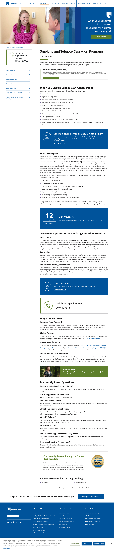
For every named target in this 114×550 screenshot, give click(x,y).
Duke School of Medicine (92, 518)
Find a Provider (101, 37)
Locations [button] (55, 3)
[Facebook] (8, 522)
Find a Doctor (33, 3)
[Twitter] (18, 522)
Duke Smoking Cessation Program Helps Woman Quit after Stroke (83, 373)
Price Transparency (38, 527)
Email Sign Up (63, 524)
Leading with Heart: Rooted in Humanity (44, 516)
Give (94, 3)
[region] (57, 544)
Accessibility (36, 513)
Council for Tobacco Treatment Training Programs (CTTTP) (86, 348)
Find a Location (59, 289)
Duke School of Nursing (91, 521)
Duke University (89, 524)
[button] (105, 3)
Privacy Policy (6, 548)
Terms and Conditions (39, 530)
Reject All (86, 543)
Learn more (57, 74)
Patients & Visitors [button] (67, 3)
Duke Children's (89, 516)
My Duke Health (83, 3)
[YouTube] (21, 522)
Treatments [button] (43, 3)
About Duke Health (64, 513)
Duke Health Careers (65, 518)
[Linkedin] (14, 522)
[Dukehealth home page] (16, 3)
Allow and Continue (50, 78)
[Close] (111, 543)
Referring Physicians (64, 527)
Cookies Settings (75, 543)
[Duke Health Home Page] (15, 509)
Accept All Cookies (99, 543)
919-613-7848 (22, 61)
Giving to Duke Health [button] (90, 497)
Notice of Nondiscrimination (41, 518)
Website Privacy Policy (39, 533)
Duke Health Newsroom (65, 521)
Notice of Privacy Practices (40, 521)
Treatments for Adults (17, 47)
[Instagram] (11, 522)
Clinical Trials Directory (93, 339)
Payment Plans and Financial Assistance (44, 524)
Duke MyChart (58, 144)
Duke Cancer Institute (91, 513)
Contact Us (13, 516)
